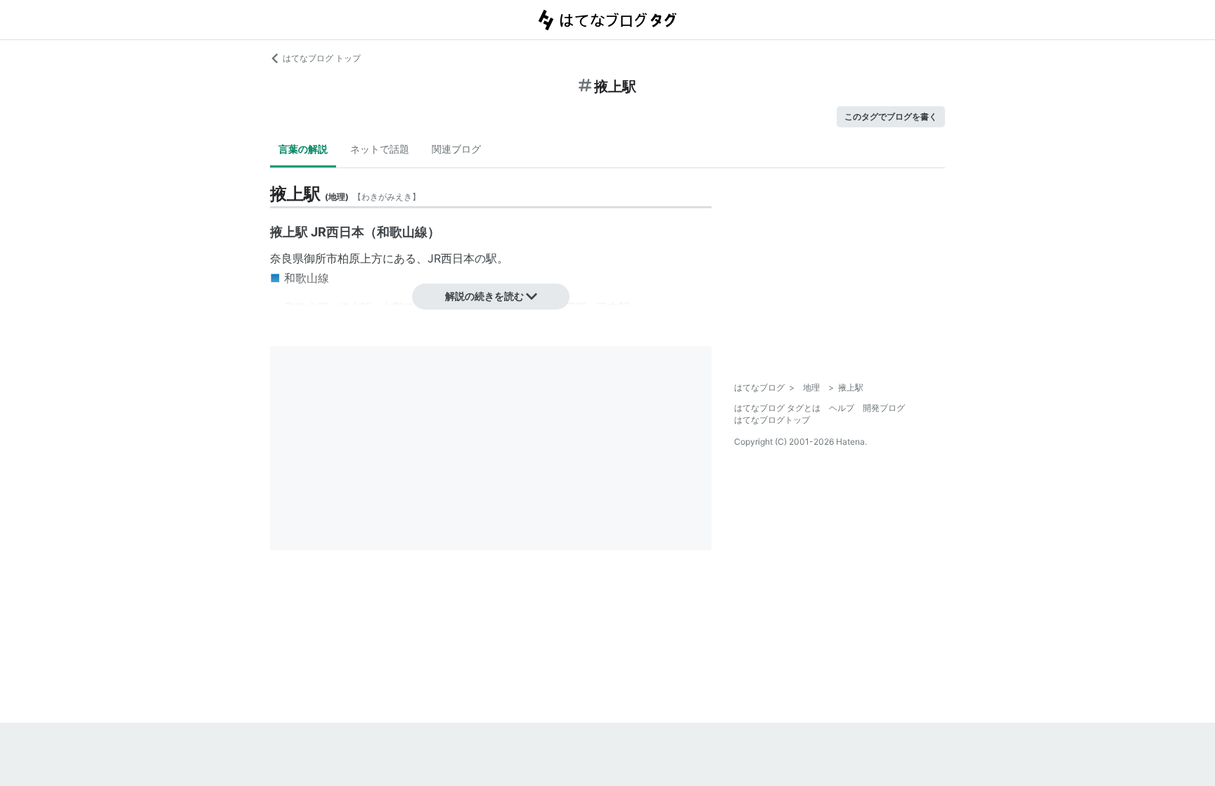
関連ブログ (456, 149)
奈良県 (287, 258)
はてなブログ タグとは (777, 407)
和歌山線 (306, 278)
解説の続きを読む (484, 296)
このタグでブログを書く (890, 116)
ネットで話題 (379, 149)
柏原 (349, 258)
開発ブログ (884, 407)
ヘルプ (841, 407)
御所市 (321, 258)
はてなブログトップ (772, 419)
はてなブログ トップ (322, 58)
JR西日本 (451, 258)
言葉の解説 (303, 149)
